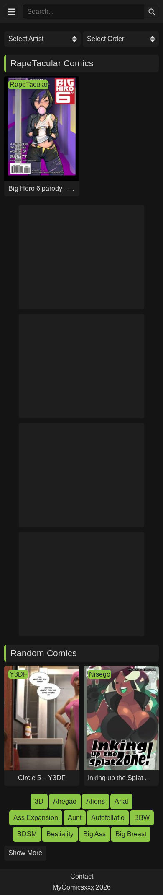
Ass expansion (35, 817)
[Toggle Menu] (11, 11)
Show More (25, 852)
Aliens (95, 801)
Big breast (130, 834)
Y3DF (18, 674)
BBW (142, 817)
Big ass (94, 834)
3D (39, 801)
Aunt (75, 817)
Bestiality (60, 834)
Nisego (99, 674)
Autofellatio (108, 817)
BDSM (27, 834)
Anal (121, 801)
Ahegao (64, 801)
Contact (81, 876)
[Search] (151, 11)
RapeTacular (29, 84)
